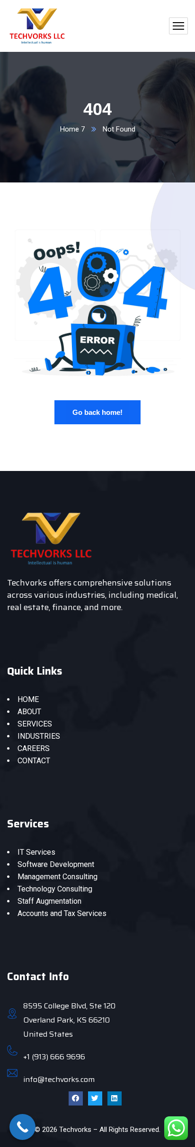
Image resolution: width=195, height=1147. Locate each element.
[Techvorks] (37, 26)
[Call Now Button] (22, 1127)
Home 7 (72, 129)
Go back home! (97, 412)
